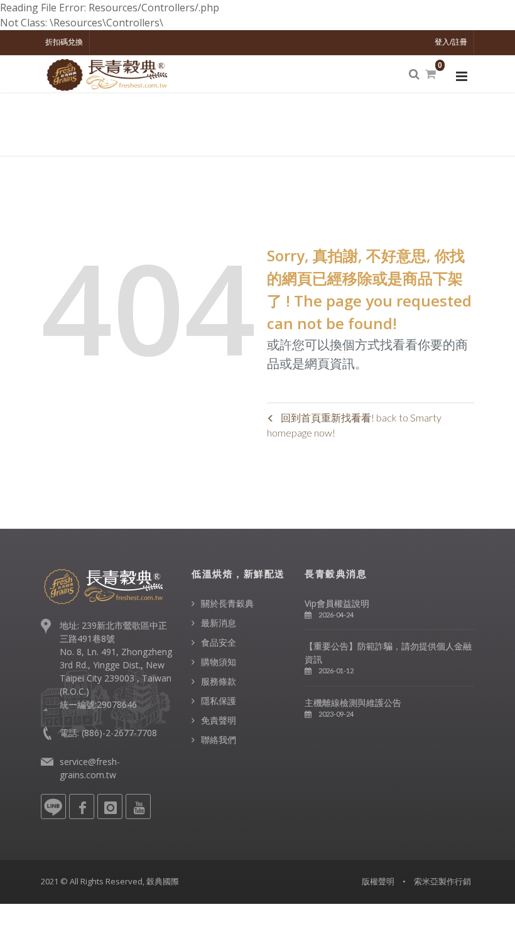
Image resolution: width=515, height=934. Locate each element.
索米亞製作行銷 (442, 881)
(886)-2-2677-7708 (119, 733)
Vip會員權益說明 (337, 603)
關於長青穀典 (227, 603)
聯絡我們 (218, 740)
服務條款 (218, 681)
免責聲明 (218, 720)
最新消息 (218, 623)
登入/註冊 (451, 41)
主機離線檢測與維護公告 (353, 703)
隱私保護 (218, 701)
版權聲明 (378, 881)
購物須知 (218, 662)
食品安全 (218, 642)
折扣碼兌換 (64, 41)
